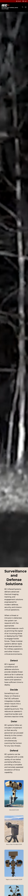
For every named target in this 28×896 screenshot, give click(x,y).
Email (19, 1)
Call (25, 1)
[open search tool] (22, 7)
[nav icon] (25, 7)
